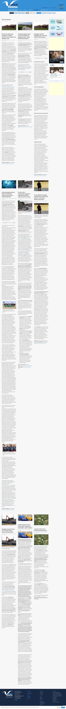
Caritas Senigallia (56, 701)
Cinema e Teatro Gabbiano (57, 694)
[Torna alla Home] (10, 4)
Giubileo (53, 12)
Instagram (25, 365)
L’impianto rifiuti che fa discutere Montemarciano (40, 529)
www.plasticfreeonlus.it (6, 485)
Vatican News (55, 699)
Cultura (23, 12)
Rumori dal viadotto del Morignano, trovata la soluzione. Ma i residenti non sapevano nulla (9, 36)
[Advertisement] (56, 44)
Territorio (16, 12)
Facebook (21, 365)
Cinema (31, 12)
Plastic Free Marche (7, 498)
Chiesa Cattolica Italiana (57, 693)
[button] (50, 10)
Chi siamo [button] (25, 9)
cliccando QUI (43, 596)
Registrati (54, 7)
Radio (34, 12)
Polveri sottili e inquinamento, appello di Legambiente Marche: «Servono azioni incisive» (24, 195)
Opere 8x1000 (44, 12)
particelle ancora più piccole (23, 250)
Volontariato (3, 199)
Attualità (30, 198)
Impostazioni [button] (59, 707)
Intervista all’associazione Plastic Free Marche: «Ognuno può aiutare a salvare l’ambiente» (8, 195)
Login (51, 7)
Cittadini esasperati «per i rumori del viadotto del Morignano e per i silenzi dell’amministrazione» (24, 36)
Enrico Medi (49, 12)
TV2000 (54, 700)
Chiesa (19, 12)
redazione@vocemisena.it (19, 695)
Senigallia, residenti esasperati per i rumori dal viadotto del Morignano (40, 35)
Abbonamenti (36, 9)
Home (21, 9)
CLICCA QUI (8, 76)
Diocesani (54, 698)
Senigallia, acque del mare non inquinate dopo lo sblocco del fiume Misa (8, 530)
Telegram (30, 365)
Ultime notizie (36, 39)
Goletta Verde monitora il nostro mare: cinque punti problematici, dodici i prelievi (25, 526)
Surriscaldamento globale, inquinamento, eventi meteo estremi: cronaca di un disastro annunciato (41, 197)
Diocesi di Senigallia (44, 9)
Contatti (30, 9)
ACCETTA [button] (63, 707)
